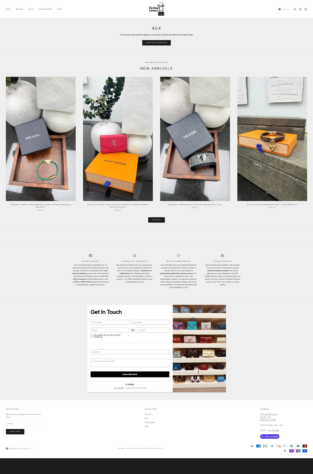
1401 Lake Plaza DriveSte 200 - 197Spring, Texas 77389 (268, 417)
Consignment (45, 9)
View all (156, 220)
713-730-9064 (273, 430)
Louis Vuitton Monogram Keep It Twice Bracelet (272, 205)
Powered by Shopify (153, 448)
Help (59, 9)
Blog (31, 9)
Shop (8, 9)
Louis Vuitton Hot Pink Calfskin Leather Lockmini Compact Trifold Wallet (118, 206)
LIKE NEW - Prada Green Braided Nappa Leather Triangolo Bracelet (40, 206)
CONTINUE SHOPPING (156, 43)
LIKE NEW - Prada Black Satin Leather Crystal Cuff (195, 205)
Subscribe (15, 431)
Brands (19, 9)
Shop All (148, 414)
